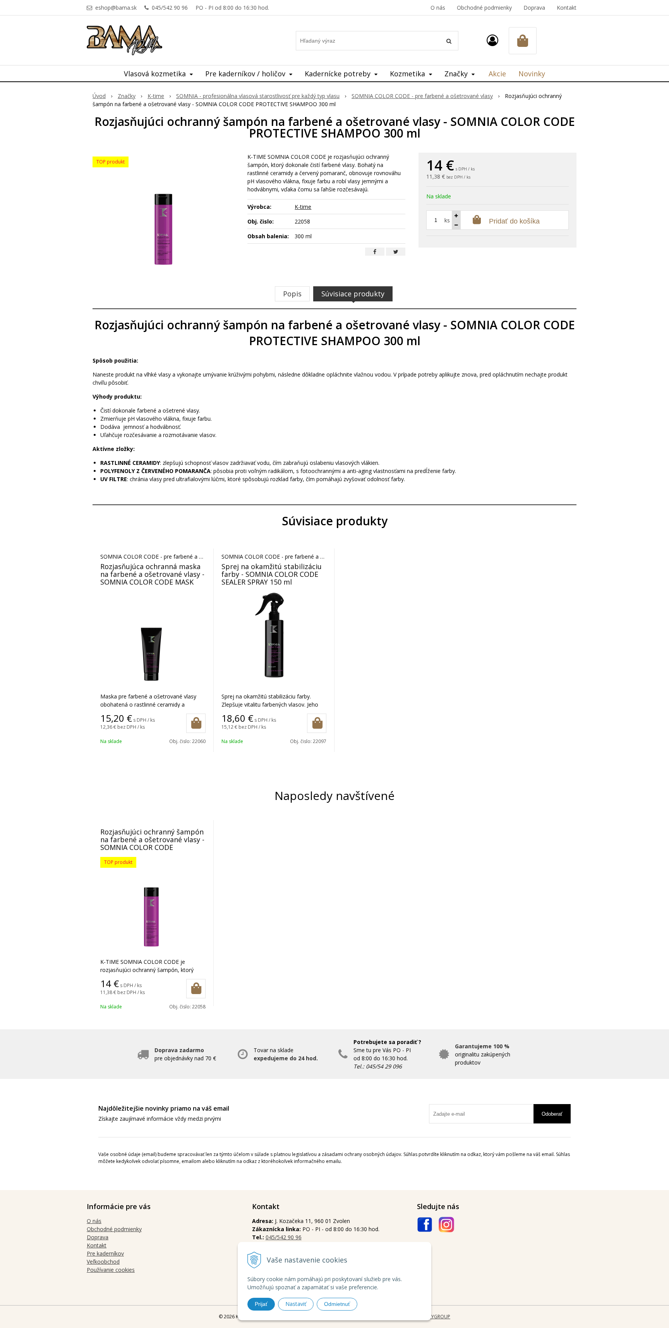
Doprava (534, 7)
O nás (438, 7)
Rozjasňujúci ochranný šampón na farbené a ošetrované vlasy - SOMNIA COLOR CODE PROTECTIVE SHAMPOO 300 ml (152, 843)
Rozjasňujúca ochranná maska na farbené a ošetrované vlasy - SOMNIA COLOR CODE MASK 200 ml (152, 578)
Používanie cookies (111, 1269)
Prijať (261, 1304)
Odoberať (552, 1114)
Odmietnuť (337, 1304)
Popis (292, 293)
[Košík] (523, 40)
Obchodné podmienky (484, 7)
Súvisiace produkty (352, 293)
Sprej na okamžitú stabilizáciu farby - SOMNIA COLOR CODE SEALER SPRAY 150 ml (271, 574)
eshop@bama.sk (116, 7)
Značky (127, 96)
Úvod (99, 96)
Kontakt (566, 7)
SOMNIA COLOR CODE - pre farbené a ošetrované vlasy (422, 96)
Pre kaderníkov (105, 1253)
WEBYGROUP (436, 1316)
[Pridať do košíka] (196, 723)
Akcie (497, 73)
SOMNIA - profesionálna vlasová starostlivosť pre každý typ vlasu (258, 96)
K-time (156, 96)
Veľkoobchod (103, 1261)
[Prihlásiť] (492, 40)
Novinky (531, 73)
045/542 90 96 (170, 7)
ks (447, 220)
